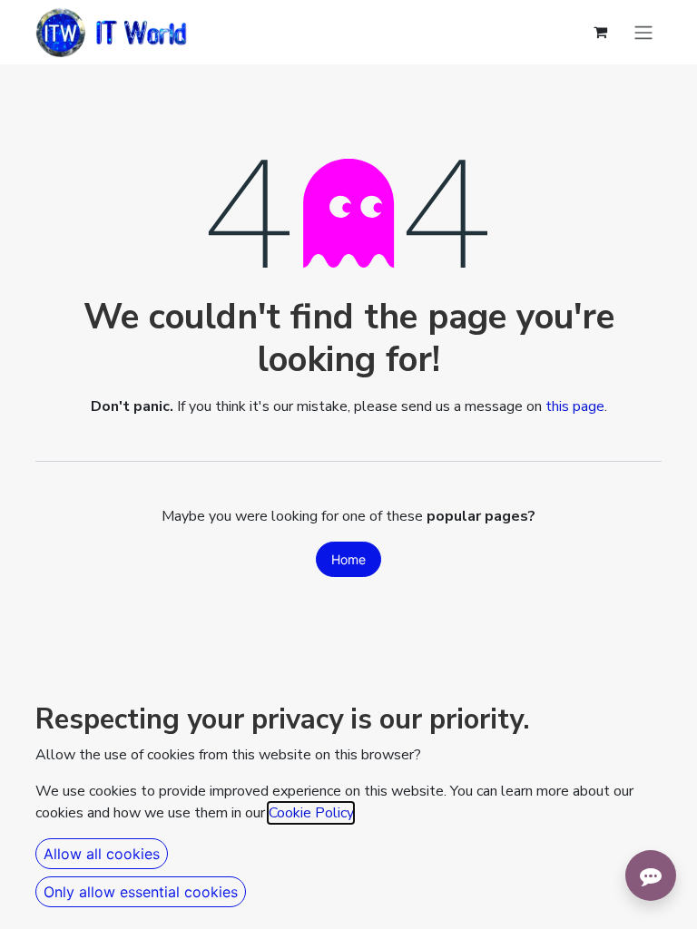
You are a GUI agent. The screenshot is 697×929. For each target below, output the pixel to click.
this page (574, 406)
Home (348, 559)
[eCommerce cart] (600, 32)
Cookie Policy (311, 813)
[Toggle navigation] (643, 33)
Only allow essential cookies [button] (141, 892)
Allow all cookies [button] (102, 854)
